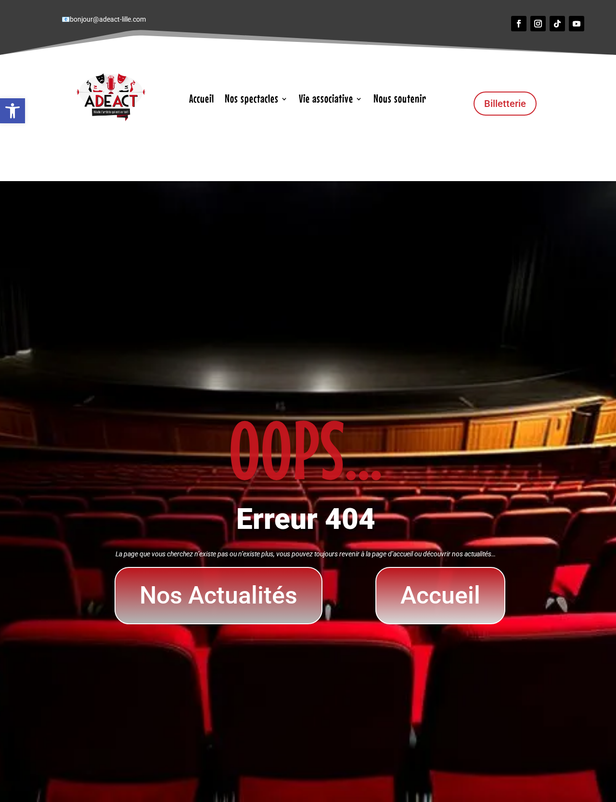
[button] (12, 110)
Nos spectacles (252, 100)
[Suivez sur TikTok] (557, 23)
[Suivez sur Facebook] (518, 23)
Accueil (201, 100)
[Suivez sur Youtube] (576, 23)
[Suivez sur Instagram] (538, 23)
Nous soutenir (399, 100)
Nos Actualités (218, 595)
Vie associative (326, 100)
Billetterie (505, 103)
